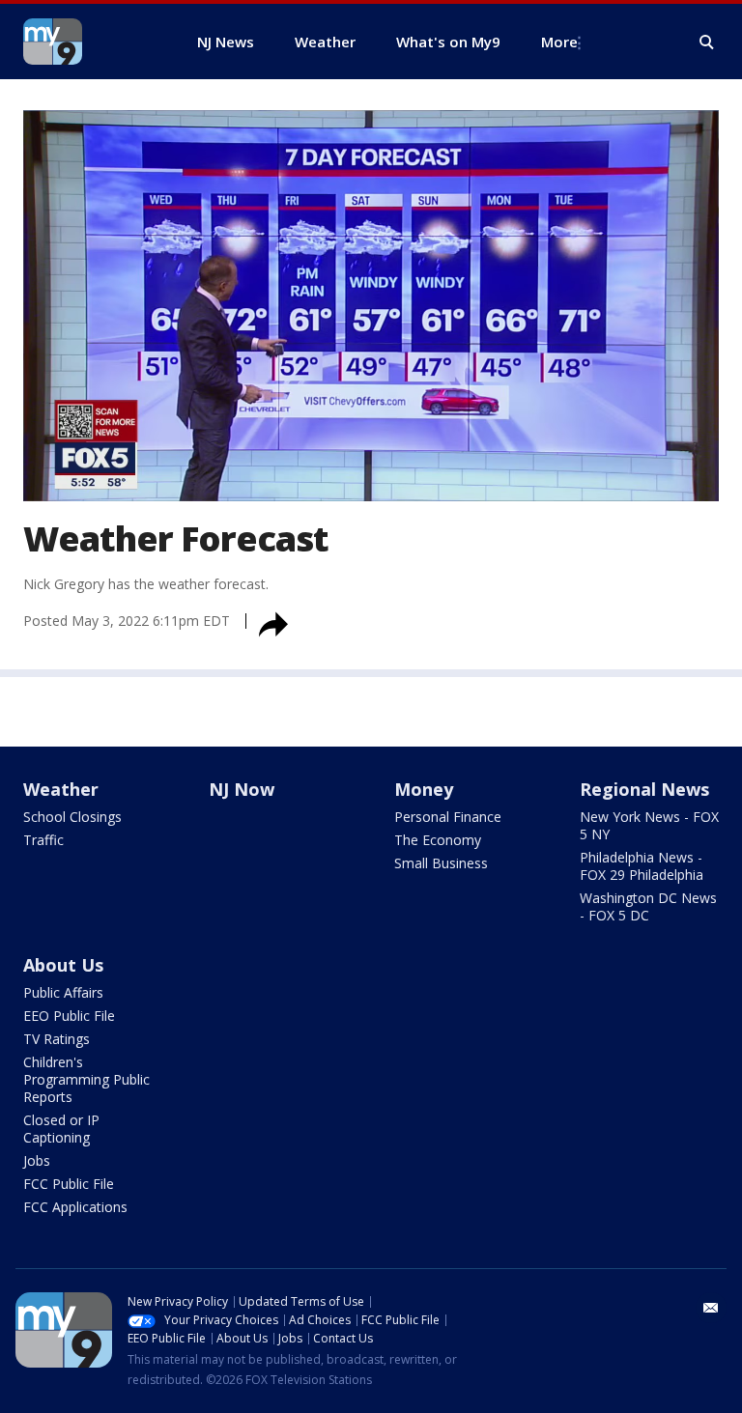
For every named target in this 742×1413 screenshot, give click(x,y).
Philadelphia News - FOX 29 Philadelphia (641, 866)
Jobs (36, 1160)
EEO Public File (69, 1015)
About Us (63, 964)
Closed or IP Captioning (61, 1128)
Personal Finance (447, 816)
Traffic (43, 840)
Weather (61, 789)
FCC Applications (75, 1207)
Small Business (441, 863)
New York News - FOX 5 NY (649, 825)
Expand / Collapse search (707, 42)
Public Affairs (63, 992)
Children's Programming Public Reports (86, 1079)
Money (423, 789)
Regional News (644, 789)
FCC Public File (68, 1183)
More (559, 41)
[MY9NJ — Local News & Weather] (87, 41)
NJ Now (241, 789)
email (711, 1307)
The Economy (437, 840)
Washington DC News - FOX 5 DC (648, 906)
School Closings (72, 816)
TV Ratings (56, 1039)
